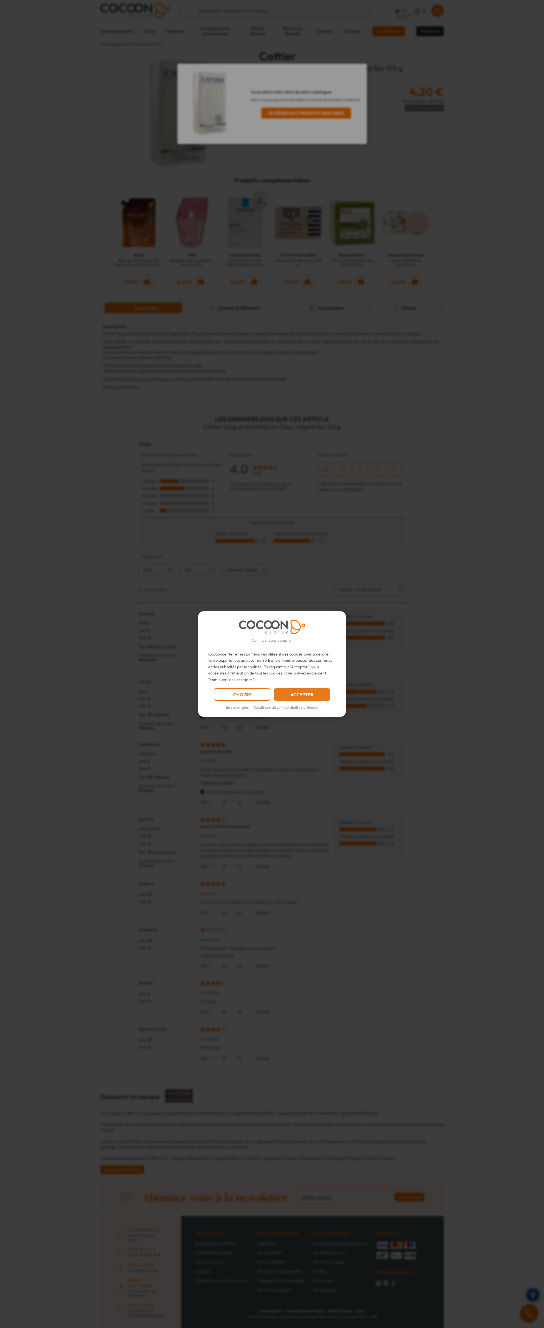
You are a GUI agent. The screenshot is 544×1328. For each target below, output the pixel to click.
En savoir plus (237, 707)
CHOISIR (242, 694)
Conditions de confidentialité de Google (285, 707)
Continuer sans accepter (272, 640)
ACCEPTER (302, 694)
